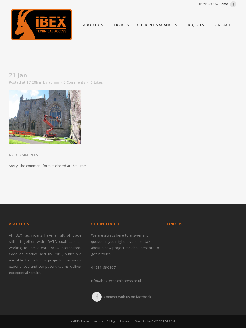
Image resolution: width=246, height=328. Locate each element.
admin (53, 82)
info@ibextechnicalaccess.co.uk (116, 280)
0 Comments (74, 82)
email (225, 4)
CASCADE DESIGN (163, 321)
